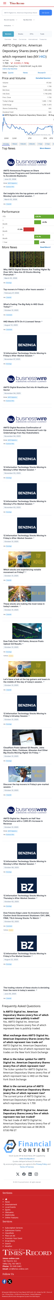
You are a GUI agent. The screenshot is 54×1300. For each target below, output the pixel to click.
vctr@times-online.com (18, 1269)
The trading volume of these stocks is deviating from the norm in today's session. (26, 988)
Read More (45, 247)
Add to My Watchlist (9, 69)
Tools (42, 34)
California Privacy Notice (22, 1294)
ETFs (31, 34)
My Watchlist (27, 20)
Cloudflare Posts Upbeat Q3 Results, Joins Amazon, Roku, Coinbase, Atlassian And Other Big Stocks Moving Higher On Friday (25, 750)
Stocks (20, 34)
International (32, 39)
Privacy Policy (41, 1164)
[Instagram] (36, 1174)
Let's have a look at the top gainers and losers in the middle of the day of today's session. (26, 680)
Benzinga (8, 282)
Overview (8, 39)
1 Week (14, 144)
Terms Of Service (27, 1167)
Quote (11, 72)
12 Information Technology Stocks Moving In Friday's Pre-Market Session (24, 954)
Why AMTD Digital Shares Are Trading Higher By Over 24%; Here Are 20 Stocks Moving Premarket (26, 272)
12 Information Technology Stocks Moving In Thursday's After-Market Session (24, 896)
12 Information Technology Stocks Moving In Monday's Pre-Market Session (24, 502)
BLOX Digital (36, 1296)
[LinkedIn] (30, 1174)
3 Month (32, 144)
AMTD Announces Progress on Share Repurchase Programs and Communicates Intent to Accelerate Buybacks (26, 173)
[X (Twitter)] (17, 1174)
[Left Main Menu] (4, 3)
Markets (8, 34)
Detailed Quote (43, 78)
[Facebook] (24, 1174)
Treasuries (43, 39)
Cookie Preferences (35, 1294)
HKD (42, 56)
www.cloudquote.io (27, 1158)
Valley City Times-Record (19, 1292)
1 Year (40, 144)
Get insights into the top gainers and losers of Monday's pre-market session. (25, 194)
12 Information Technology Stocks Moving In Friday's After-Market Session (24, 354)
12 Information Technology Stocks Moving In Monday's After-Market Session (24, 468)
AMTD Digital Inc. (12, 183)
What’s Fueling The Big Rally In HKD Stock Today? (23, 305)
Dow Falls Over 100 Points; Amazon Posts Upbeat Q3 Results (23, 642)
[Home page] (27, 1252)
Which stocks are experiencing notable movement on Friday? (22, 570)
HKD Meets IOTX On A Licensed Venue (23, 321)
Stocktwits (9, 315)
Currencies (22, 39)
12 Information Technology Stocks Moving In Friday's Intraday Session (24, 714)
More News (45, 148)
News (15, 39)
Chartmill (8, 204)
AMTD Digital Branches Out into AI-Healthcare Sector (25, 388)
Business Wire (10, 186)
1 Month (23, 144)
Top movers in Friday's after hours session (24, 289)
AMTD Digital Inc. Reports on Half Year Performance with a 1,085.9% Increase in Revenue (23, 821)
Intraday (6, 144)
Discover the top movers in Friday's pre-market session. (26, 785)
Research (42, 72)
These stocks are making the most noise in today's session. (24, 605)
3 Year (47, 144)
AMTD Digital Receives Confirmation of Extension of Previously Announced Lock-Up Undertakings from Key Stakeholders (24, 430)
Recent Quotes (9, 20)
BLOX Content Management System (19, 1296)
